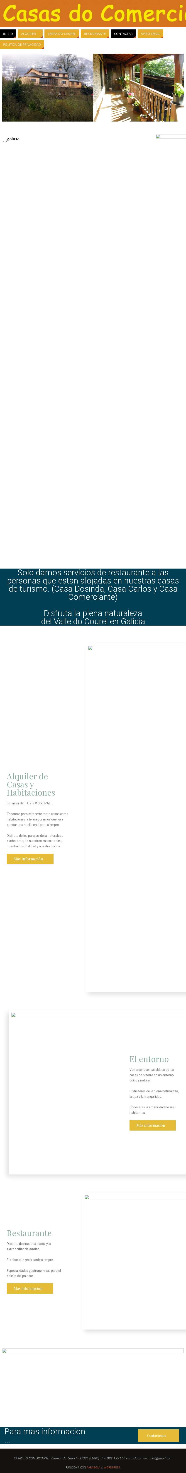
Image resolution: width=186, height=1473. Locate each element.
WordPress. (112, 1467)
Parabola (93, 1467)
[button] (7, 88)
